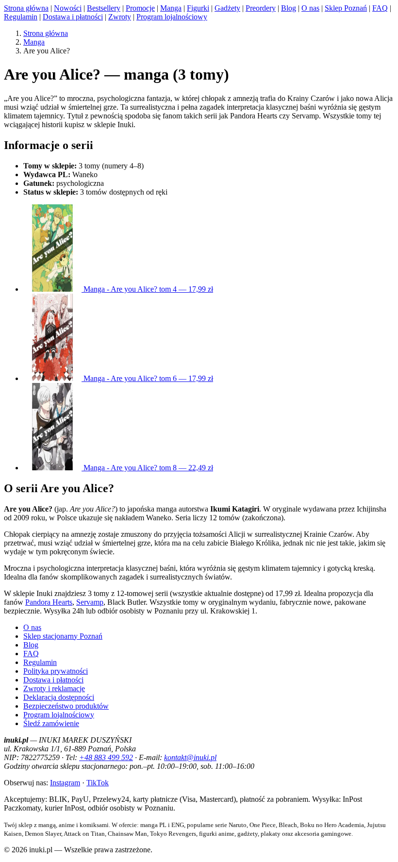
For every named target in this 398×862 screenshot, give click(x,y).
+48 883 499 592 (106, 757)
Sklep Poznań (346, 8)
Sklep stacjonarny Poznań (62, 636)
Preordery (261, 8)
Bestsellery (103, 8)
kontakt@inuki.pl (190, 757)
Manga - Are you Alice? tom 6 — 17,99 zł (147, 378)
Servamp (89, 602)
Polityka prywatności (55, 671)
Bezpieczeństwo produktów (66, 706)
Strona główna (26, 8)
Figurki (198, 8)
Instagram (65, 783)
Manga (171, 8)
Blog (288, 8)
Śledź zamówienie (51, 723)
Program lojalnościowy (171, 17)
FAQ (380, 8)
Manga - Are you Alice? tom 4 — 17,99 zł (147, 289)
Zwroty (119, 17)
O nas (310, 8)
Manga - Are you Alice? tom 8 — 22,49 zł (147, 468)
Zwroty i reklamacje (54, 688)
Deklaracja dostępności (58, 697)
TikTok (97, 783)
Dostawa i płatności (73, 17)
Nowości (68, 8)
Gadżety (227, 8)
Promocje (140, 8)
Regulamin (20, 17)
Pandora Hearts (48, 602)
